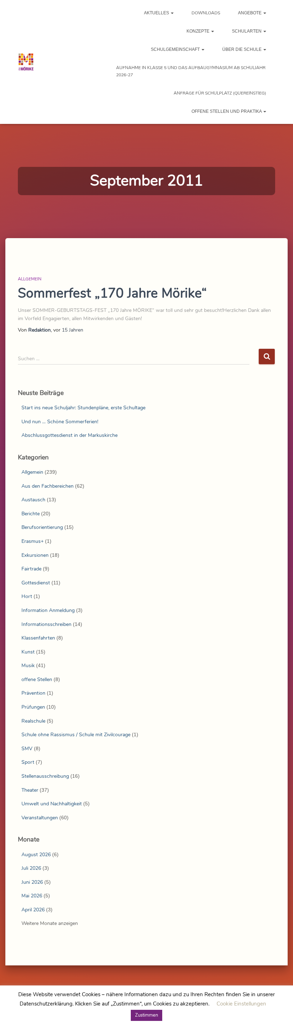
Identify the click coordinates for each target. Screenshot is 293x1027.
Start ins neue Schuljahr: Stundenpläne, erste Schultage (83, 407)
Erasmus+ (32, 541)
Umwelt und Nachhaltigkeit (51, 803)
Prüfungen (33, 707)
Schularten (247, 31)
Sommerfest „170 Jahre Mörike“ (112, 293)
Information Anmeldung (48, 610)
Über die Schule (242, 49)
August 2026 (36, 854)
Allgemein (29, 279)
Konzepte (198, 31)
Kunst (28, 651)
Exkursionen (35, 555)
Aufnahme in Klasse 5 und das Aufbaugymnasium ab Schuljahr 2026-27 (190, 71)
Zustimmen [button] (146, 1015)
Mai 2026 (31, 895)
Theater (29, 790)
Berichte (30, 513)
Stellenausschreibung (45, 776)
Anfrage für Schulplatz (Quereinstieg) (220, 93)
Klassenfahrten (38, 638)
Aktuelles (157, 12)
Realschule (33, 721)
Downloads (206, 13)
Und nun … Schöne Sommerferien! (59, 421)
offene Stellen (36, 679)
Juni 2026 (32, 882)
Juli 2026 (31, 868)
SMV (27, 748)
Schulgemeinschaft (176, 49)
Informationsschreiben (46, 624)
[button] (172, 13)
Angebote (250, 12)
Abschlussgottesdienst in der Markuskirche (69, 435)
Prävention (33, 693)
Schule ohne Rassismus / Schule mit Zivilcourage (75, 734)
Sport (27, 762)
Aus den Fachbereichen (47, 486)
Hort (26, 596)
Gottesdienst (35, 582)
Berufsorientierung (42, 527)
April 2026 (33, 909)
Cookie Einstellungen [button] (241, 1003)
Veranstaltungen (39, 817)
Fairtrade (31, 568)
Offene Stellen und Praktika (227, 111)
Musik (28, 665)
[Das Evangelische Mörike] (26, 62)
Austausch (33, 499)
